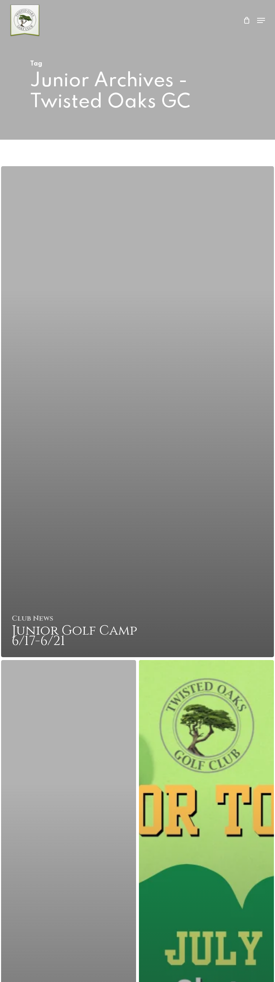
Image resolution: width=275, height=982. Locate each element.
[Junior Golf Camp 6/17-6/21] (137, 411)
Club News (32, 618)
